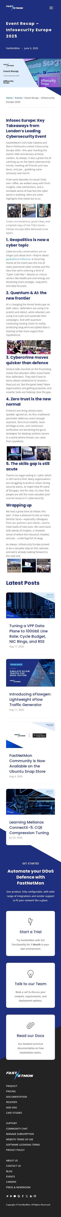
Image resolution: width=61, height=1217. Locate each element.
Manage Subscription (20, 1134)
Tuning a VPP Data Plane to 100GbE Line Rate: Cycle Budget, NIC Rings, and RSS (28, 633)
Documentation (16, 1096)
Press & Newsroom (18, 1187)
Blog (9, 1171)
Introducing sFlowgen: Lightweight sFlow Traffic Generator (30, 699)
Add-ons (11, 1107)
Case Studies (14, 1112)
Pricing (11, 1091)
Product (11, 1086)
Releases (11, 1102)
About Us (12, 1160)
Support (11, 1123)
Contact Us (13, 1165)
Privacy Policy (15, 1150)
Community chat (17, 1128)
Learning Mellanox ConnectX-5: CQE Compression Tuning (29, 827)
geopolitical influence (18, 259)
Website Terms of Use (19, 1139)
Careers (11, 1182)
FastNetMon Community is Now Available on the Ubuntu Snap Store (27, 763)
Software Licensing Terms (23, 1144)
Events (18, 97)
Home (9, 97)
